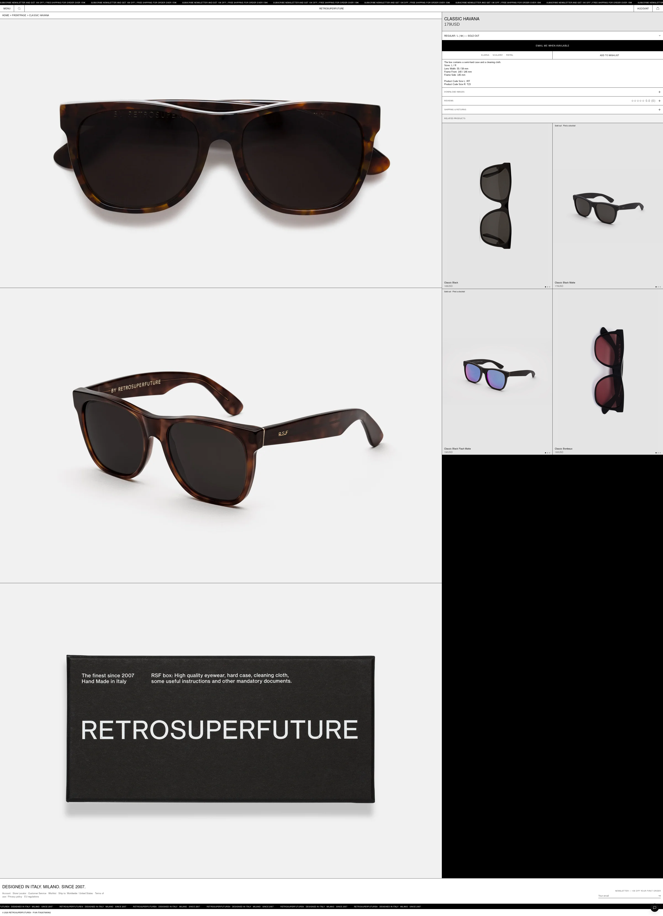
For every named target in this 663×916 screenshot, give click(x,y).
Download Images (454, 92)
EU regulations (31, 896)
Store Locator (19, 893)
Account (6, 893)
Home (5, 15)
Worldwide (72, 893)
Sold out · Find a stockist (565, 125)
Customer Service (37, 893)
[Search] (19, 8)
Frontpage (19, 15)
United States (86, 893)
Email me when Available (552, 45)
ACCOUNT (643, 8)
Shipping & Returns (455, 109)
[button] (657, 8)
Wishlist (52, 893)
